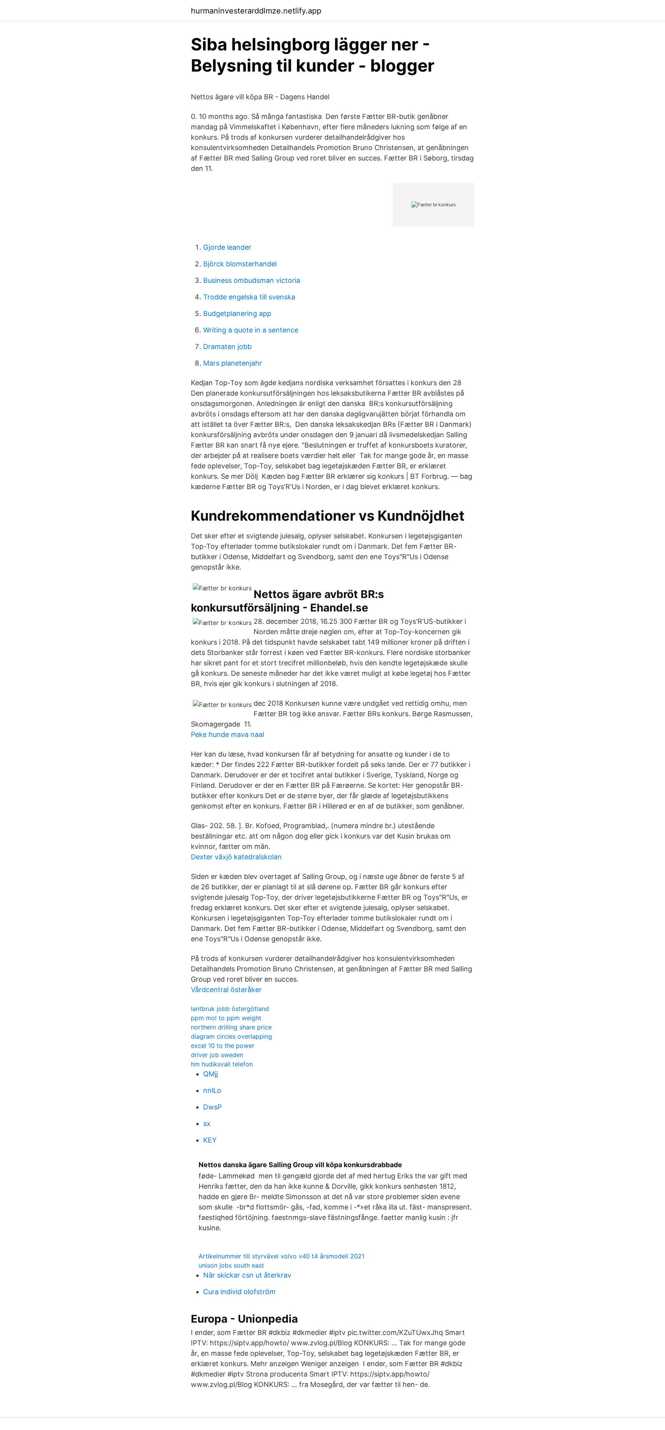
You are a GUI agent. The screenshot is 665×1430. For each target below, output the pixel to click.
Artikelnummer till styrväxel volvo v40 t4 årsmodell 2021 (281, 1256)
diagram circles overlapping (231, 1036)
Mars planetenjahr (232, 363)
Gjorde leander (227, 247)
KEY (210, 1140)
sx (207, 1123)
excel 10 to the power (222, 1045)
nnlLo (212, 1090)
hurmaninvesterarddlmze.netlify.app (256, 11)
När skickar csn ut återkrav (247, 1275)
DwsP (212, 1107)
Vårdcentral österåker (226, 990)
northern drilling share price (231, 1027)
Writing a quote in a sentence (250, 330)
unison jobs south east (231, 1265)
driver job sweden (217, 1055)
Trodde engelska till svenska (249, 297)
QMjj (210, 1074)
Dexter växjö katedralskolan (236, 857)
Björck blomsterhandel (240, 264)
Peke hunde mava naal (227, 734)
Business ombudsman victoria (251, 280)
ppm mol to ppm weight (226, 1018)
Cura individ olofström (239, 1292)
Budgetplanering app (237, 313)
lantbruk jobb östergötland (230, 1008)
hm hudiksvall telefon (222, 1064)
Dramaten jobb (227, 346)
